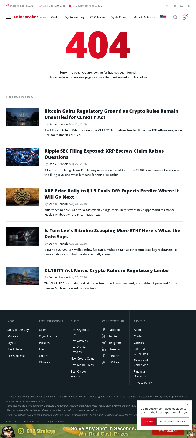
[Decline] (187, 404)
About (138, 330)
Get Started (168, 431)
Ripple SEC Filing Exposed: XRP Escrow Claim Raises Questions (104, 154)
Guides (55, 17)
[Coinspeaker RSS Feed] (188, 6)
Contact (139, 336)
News (42, 17)
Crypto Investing (74, 17)
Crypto (11, 343)
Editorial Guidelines (141, 351)
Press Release (16, 356)
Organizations (48, 336)
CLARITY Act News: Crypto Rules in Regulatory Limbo (106, 270)
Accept (148, 421)
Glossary (45, 362)
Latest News (19, 96)
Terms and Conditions (141, 362)
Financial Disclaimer (141, 373)
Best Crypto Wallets (78, 373)
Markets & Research (145, 17)
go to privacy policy (172, 421)
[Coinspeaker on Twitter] (167, 6)
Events (43, 349)
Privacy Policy (143, 382)
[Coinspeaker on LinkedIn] (181, 6)
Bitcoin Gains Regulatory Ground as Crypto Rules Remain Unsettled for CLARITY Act (111, 114)
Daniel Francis (58, 124)
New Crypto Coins (82, 358)
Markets (12, 336)
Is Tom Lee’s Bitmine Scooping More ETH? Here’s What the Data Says (112, 233)
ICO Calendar (97, 17)
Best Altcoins (79, 341)
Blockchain (14, 349)
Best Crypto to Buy (80, 332)
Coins (42, 330)
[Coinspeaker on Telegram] (174, 6)
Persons (44, 343)
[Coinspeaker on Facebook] (160, 6)
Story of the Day (18, 330)
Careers (139, 343)
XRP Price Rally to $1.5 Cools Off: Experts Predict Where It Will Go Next (111, 194)
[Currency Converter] (185, 17)
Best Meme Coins (82, 365)
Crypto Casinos (119, 17)
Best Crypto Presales (78, 349)
